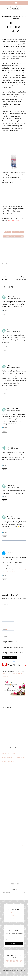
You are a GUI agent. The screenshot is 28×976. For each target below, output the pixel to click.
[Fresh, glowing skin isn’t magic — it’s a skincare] (14, 793)
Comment (5, 605)
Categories (14, 889)
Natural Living (18, 34)
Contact (14, 915)
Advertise (14, 913)
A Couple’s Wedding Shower (21, 276)
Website (5, 636)
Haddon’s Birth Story (8, 761)
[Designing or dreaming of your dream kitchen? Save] (14, 779)
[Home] (2, 16)
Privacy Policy (13, 642)
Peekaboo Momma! (5, 276)
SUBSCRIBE (14, 943)
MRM (18, 972)
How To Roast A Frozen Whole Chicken (13, 757)
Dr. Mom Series (10, 34)
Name (4, 623)
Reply (4, 314)
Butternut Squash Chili (8, 753)
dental (9, 552)
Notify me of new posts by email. (13, 653)
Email (4, 630)
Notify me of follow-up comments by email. (13, 648)
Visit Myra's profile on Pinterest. (14, 846)
